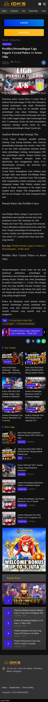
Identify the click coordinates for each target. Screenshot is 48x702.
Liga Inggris (9, 324)
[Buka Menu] (39, 4)
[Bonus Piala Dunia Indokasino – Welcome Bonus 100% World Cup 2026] (12, 358)
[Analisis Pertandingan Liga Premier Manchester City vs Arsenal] (12, 407)
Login (2, 701)
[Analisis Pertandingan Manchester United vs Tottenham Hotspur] (35, 383)
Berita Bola (7, 361)
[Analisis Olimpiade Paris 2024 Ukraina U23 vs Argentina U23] (35, 407)
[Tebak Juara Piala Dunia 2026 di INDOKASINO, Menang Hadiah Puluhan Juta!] (35, 358)
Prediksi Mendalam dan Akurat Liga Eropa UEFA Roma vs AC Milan (27, 632)
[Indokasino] (14, 4)
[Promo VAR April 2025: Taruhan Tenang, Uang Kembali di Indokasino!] (12, 383)
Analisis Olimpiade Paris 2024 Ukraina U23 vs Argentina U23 (34, 417)
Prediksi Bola (7, 44)
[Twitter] (33, 341)
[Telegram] (38, 341)
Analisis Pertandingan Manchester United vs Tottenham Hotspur (33, 394)
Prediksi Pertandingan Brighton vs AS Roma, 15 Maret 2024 (28, 621)
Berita (29, 361)
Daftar (7, 701)
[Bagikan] (43, 62)
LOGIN (24, 23)
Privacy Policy (28, 688)
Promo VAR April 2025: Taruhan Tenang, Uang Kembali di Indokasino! (11, 394)
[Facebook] (28, 341)
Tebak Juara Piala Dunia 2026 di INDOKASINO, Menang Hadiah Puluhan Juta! (34, 370)
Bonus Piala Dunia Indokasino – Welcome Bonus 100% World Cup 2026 (11, 370)
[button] (44, 4)
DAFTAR (24, 32)
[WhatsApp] (43, 341)
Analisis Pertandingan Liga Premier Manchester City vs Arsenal (12, 417)
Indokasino (5, 62)
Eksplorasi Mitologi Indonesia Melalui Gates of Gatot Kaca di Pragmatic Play (28, 611)
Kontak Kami (15, 688)
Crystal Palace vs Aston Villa (21, 320)
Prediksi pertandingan (26, 324)
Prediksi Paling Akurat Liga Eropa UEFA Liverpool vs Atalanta (27, 642)
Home (4, 688)
